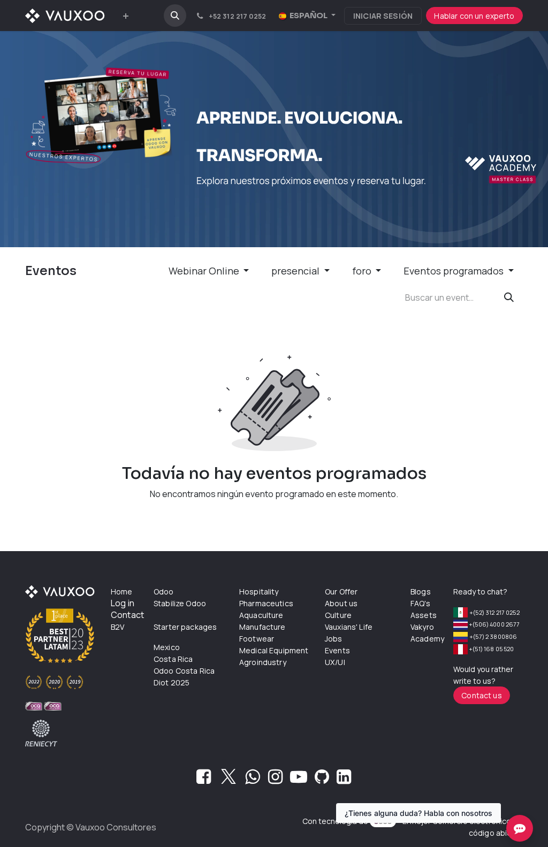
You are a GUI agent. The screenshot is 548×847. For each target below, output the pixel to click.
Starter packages (185, 627)
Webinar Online (205, 270)
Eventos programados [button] (455, 270)
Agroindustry (262, 662)
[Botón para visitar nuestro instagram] (275, 779)
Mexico (167, 647)
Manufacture (262, 627)
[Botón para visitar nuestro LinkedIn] (344, 779)
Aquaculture (261, 615)
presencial (296, 270)
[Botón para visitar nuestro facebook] (203, 779)
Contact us (481, 695)
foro (363, 270)
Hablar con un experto (474, 16)
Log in (122, 603)
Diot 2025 (171, 682)
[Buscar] (509, 297)
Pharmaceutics (266, 603)
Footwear (256, 639)
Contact (127, 615)
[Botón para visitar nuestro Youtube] (298, 779)
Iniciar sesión (383, 16)
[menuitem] (126, 15)
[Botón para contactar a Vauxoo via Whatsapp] (252, 779)
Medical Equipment (274, 650)
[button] (175, 15)
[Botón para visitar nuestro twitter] (228, 779)
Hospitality (259, 591)
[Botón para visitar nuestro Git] (322, 779)
